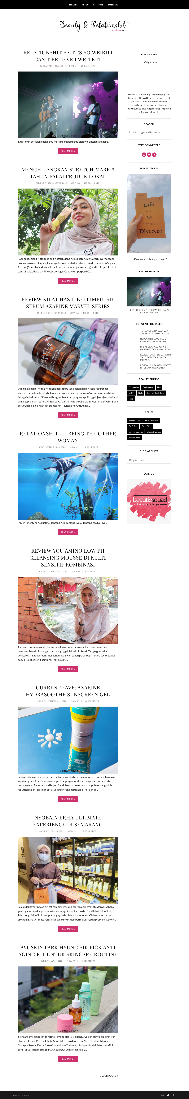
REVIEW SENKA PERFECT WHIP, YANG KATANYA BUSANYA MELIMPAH (155, 357)
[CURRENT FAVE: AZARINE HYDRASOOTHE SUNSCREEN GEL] (68, 772)
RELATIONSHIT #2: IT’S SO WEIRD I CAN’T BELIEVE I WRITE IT (68, 56)
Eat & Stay (133, 426)
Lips (159, 387)
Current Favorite (151, 420)
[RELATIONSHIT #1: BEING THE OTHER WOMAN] (68, 518)
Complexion (134, 387)
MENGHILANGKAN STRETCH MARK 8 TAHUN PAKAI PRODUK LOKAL (68, 173)
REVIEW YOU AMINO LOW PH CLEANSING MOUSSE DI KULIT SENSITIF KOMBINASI (68, 557)
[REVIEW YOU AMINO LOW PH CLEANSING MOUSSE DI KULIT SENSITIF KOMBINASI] (68, 642)
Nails (140, 393)
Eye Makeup (148, 387)
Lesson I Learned (136, 432)
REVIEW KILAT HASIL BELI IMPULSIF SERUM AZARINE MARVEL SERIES (67, 303)
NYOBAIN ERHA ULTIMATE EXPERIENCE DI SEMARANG (68, 821)
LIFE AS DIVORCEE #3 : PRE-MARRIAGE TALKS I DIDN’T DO (155, 347)
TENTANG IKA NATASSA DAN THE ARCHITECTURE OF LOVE (154, 332)
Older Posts (108, 1075)
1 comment (91, 571)
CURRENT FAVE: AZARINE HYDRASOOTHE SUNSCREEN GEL (68, 691)
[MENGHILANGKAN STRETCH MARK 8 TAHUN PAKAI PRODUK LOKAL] (68, 254)
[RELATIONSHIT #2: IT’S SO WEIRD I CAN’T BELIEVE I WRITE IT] (68, 137)
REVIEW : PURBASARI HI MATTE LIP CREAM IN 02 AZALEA (155, 366)
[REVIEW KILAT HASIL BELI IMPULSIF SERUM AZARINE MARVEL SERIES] (68, 384)
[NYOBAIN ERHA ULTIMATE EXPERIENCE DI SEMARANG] (68, 902)
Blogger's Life (134, 420)
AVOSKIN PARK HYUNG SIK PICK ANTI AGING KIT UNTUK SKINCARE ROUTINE (68, 951)
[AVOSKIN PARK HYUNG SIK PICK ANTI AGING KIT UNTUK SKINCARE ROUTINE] (68, 1032)
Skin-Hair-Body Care (155, 393)
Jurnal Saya (25, 1095)
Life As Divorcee (154, 432)
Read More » (68, 151)
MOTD (131, 393)
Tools (131, 399)
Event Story (147, 426)
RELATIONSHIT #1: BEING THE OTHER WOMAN (68, 437)
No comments (87, 66)
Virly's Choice (134, 437)
